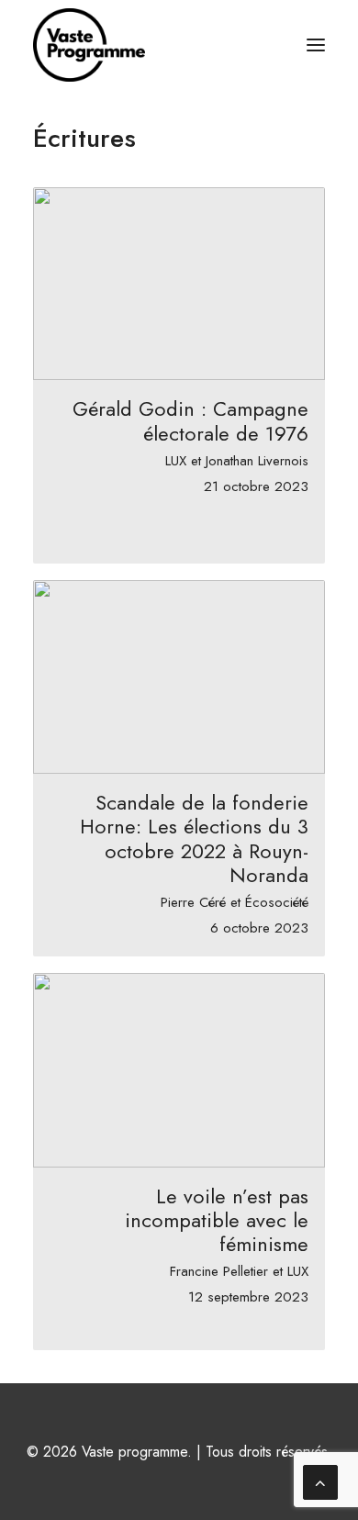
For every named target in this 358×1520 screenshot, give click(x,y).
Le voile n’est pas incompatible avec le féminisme (216, 1220)
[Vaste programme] (89, 45)
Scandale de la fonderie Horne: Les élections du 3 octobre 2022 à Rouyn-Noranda (194, 838)
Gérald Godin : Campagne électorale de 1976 (190, 420)
